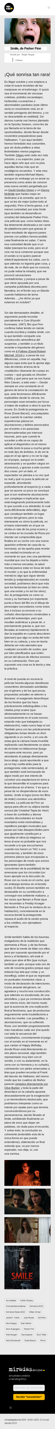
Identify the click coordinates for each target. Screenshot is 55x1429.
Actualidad (11, 1300)
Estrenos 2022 (36, 1306)
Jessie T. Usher (13, 1317)
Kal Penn (42, 1317)
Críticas (19, 60)
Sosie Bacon (30, 1340)
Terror (42, 1340)
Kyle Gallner (26, 1323)
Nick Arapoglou (13, 1328)
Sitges (20, 155)
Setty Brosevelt (13, 1340)
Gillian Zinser (35, 1311)
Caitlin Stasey (26, 1300)
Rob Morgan (11, 1334)
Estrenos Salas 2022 (15, 1311)
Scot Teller (41, 1334)
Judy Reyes (29, 1317)
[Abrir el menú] (49, 7)
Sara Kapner (27, 1334)
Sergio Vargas (28, 54)
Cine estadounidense (16, 1306)
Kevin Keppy (11, 1323)
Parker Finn (29, 1328)
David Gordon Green (21, 190)
